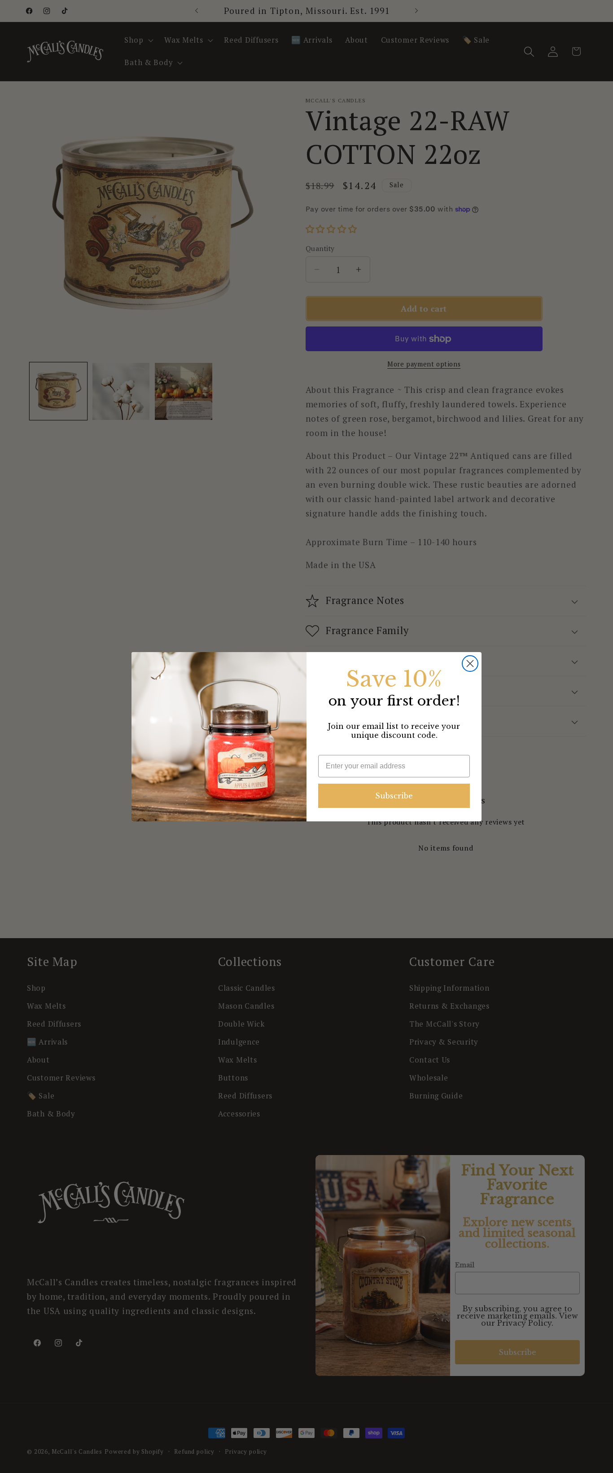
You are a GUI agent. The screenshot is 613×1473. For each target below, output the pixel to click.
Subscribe (394, 795)
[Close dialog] (470, 663)
